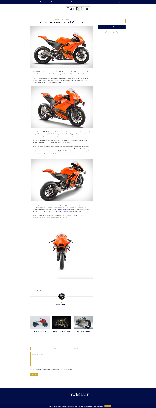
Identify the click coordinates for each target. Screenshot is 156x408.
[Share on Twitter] (23, 81)
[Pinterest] (23, 86)
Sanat (83, 1)
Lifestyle (42, 1)
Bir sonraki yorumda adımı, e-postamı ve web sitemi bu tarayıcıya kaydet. (52, 369)
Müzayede (93, 1)
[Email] (23, 90)
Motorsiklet (57, 19)
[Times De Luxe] (78, 8)
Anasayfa (33, 1)
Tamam (107, 406)
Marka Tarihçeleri (70, 1)
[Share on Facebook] (23, 77)
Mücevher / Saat (55, 1)
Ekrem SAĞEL (62, 304)
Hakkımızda (104, 1)
